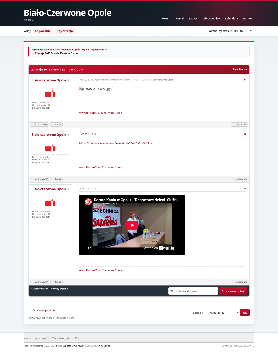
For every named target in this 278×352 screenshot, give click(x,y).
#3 (245, 188)
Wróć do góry (42, 338)
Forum (166, 18)
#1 (245, 79)
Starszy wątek (40, 288)
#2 (245, 134)
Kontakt (28, 338)
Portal (180, 18)
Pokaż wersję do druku (44, 310)
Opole (85, 49)
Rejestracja (65, 31)
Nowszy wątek (58, 288)
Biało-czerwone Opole (48, 80)
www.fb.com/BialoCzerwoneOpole (100, 112)
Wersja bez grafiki (61, 338)
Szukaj (193, 18)
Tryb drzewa (240, 69)
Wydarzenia (97, 49)
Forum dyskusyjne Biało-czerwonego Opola (56, 49)
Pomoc (247, 18)
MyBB (81, 345)
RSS (77, 338)
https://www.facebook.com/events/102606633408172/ (115, 143)
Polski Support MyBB (66, 345)
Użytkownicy (211, 18)
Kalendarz (231, 18)
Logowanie (43, 31)
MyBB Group (103, 345)
